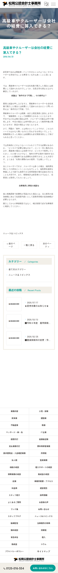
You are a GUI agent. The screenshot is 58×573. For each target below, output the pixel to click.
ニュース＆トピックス (13, 233)
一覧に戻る (29, 245)
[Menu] (53, 3)
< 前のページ (11, 245)
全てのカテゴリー (17, 269)
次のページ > (47, 245)
